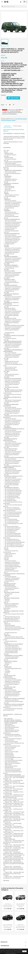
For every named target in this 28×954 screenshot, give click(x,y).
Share (6, 104)
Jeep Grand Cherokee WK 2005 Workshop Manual (7, 905)
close (24, 951)
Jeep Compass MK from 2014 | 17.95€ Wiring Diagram (7, 926)
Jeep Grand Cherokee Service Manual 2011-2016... (20, 926)
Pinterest (13, 104)
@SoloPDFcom (19, 109)
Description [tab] (7, 126)
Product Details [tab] (17, 126)
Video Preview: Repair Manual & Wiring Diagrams (13, 130)
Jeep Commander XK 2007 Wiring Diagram (20, 905)
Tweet (9, 104)
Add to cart (13, 98)
